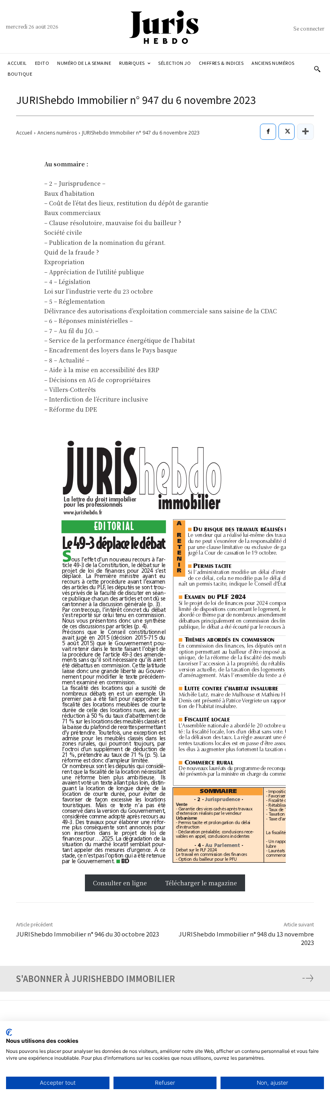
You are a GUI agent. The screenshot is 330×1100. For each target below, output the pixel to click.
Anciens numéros (57, 132)
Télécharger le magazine (201, 883)
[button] (317, 69)
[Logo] (165, 26)
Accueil (24, 132)
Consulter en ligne (120, 883)
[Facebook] (268, 132)
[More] (305, 132)
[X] (286, 132)
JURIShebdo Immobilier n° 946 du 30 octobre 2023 (87, 934)
